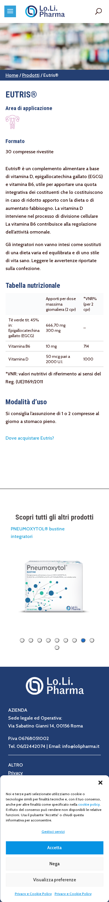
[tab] (92, 640)
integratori (22, 536)
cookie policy (89, 804)
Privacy (15, 773)
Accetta (54, 847)
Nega (54, 863)
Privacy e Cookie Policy (33, 893)
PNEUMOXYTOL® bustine (38, 529)
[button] (100, 783)
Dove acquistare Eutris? (30, 438)
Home (12, 75)
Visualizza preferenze (54, 879)
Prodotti (31, 75)
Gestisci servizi (53, 831)
